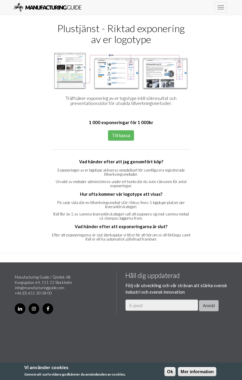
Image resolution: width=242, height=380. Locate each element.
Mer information (197, 371)
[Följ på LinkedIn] (20, 308)
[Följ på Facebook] (47, 308)
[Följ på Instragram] (34, 308)
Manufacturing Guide (47, 7)
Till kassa (121, 135)
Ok (170, 371)
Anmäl (209, 305)
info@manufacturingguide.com (39, 287)
